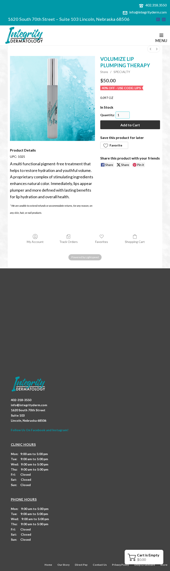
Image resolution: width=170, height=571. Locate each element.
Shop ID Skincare (144, 564)
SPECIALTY (122, 72)
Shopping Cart (135, 242)
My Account (35, 242)
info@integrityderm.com (148, 12)
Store (104, 72)
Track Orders (68, 242)
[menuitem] (150, 49)
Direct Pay (81, 564)
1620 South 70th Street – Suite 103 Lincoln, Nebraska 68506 (68, 19)
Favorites (101, 242)
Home (48, 564)
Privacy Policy (120, 564)
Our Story (63, 564)
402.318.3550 (156, 5)
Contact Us (100, 564)
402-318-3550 (21, 400)
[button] (114, 145)
